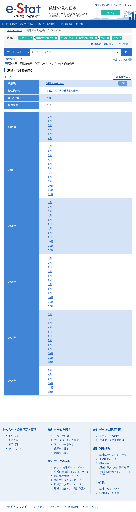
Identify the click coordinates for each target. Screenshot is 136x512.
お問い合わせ (101, 5)
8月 (50, 176)
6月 (50, 138)
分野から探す (61, 448)
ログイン (110, 12)
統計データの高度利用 (48, 24)
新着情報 (14, 444)
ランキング (15, 448)
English (129, 5)
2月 (50, 121)
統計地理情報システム (66, 476)
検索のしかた (120, 59)
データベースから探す (66, 440)
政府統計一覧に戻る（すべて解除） (111, 43)
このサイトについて (48, 507)
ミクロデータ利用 (109, 436)
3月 (50, 125)
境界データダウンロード (67, 484)
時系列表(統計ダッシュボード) (71, 471)
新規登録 (129, 12)
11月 (50, 189)
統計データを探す (9, 24)
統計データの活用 (28, 24)
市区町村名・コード (110, 459)
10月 (50, 185)
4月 (50, 129)
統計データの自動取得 (111, 440)
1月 (50, 116)
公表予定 (14, 440)
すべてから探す (62, 436)
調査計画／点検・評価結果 (114, 467)
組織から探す (61, 453)
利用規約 (73, 507)
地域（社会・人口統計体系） (70, 488)
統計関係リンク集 (109, 493)
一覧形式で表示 (122, 77)
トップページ (14, 30)
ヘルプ (117, 5)
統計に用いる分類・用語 (113, 454)
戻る (9, 77)
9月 (50, 181)
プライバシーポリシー (98, 507)
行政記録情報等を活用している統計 (115, 472)
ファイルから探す (64, 444)
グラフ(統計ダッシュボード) (70, 467)
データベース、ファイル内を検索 (55, 63)
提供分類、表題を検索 (19, 63)
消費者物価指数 (55, 83)
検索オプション (14, 59)
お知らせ (14, 436)
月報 (48, 97)
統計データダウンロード (67, 480)
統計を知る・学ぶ (109, 488)
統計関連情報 (66, 24)
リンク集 (79, 24)
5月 (50, 134)
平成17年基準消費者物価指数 (62, 90)
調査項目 (104, 463)
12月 (50, 194)
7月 (50, 172)
